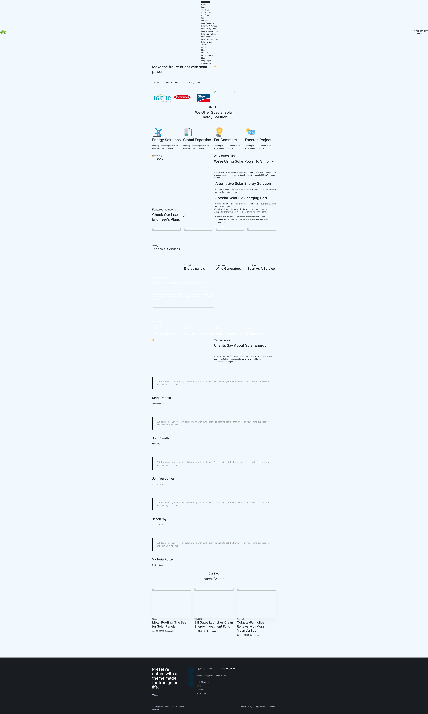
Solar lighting (206, 42)
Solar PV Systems (208, 28)
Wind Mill (198, 619)
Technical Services (166, 249)
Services (204, 20)
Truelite (204, 44)
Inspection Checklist (209, 39)
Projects (204, 52)
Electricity (156, 619)
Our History (206, 12)
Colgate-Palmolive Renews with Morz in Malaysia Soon (252, 626)
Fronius (204, 47)
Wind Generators (208, 23)
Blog (203, 58)
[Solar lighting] (162, 98)
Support (271, 707)
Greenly (171, 707)
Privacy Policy (246, 707)
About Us (205, 10)
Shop (203, 50)
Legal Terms (260, 707)
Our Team (205, 15)
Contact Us (206, 63)
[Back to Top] (423, 710)
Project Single (207, 55)
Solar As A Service (209, 26)
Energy (155, 246)
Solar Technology (208, 34)
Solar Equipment (208, 36)
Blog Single (206, 61)
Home (203, 4)
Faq (202, 18)
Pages (203, 7)
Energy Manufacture (209, 31)
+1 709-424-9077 (420, 31)
